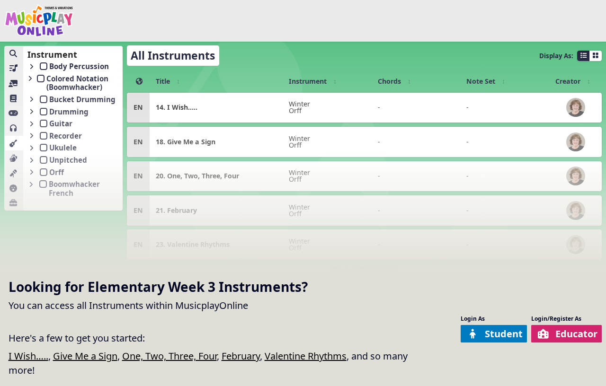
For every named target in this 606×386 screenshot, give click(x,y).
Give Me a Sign (85, 356)
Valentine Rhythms (306, 356)
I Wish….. (28, 356)
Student (504, 333)
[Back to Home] (39, 20)
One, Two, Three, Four (169, 356)
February (241, 356)
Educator (576, 333)
